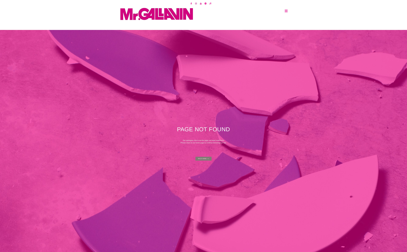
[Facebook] (191, 3)
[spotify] (205, 3)
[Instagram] (196, 3)
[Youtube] (200, 3)
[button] (286, 10)
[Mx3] (210, 3)
